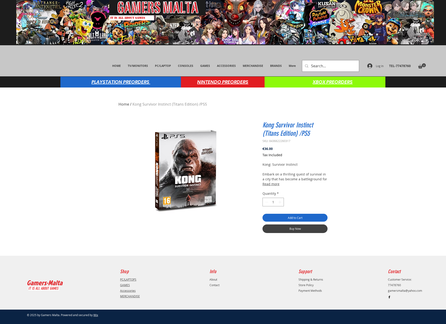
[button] (422, 65)
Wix (95, 315)
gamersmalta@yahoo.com (405, 290)
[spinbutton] (273, 202)
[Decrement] (266, 202)
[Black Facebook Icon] (389, 297)
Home (123, 104)
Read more (270, 184)
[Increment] (280, 202)
